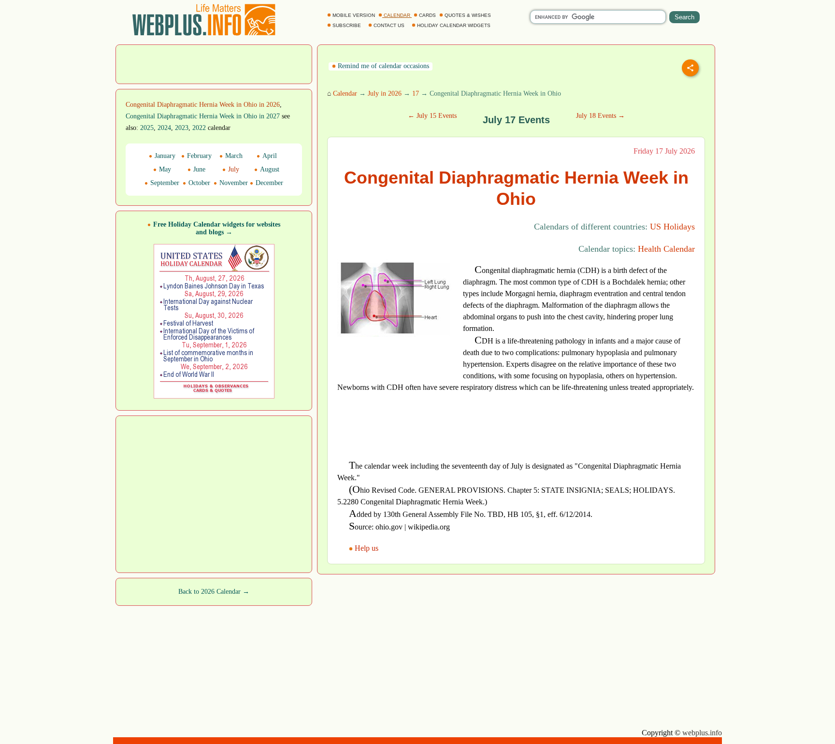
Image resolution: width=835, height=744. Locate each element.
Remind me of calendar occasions (382, 66)
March (233, 155)
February (198, 155)
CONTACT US (389, 25)
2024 (164, 127)
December (268, 182)
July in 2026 (385, 93)
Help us (366, 548)
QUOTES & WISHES (467, 15)
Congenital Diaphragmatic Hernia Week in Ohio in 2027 (203, 116)
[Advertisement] (214, 63)
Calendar (345, 93)
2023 (181, 127)
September (163, 182)
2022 (199, 127)
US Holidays (672, 226)
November (232, 182)
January (164, 155)
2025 (147, 127)
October (198, 182)
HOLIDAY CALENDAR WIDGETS (454, 25)
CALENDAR (397, 15)
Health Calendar (666, 249)
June (198, 169)
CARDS (427, 15)
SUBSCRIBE (346, 25)
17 (415, 93)
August (268, 169)
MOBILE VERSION (353, 15)
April (268, 155)
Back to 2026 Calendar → (213, 591)
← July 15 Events (432, 115)
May (164, 169)
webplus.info (702, 733)
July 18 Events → (600, 115)
